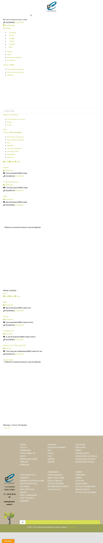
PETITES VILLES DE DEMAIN (85, 492)
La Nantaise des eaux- (11, 182)
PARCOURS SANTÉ (82, 453)
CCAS (50, 456)
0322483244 (19, 176)
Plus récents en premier (15, 69)
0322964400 (19, 22)
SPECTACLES (80, 445)
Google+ (12, 38)
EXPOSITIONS (80, 447)
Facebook (12, 33)
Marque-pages (9, 25)
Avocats (8, 348)
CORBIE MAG (24, 465)
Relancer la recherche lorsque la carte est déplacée (23, 227)
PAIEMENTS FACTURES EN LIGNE (32, 481)
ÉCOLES (50, 453)
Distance (10, 157)
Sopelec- (6, 167)
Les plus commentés (14, 148)
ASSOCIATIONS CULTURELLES (86, 456)
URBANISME (24, 501)
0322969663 (19, 205)
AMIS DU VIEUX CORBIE (56, 478)
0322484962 (19, 340)
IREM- (5, 196)
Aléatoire (10, 75)
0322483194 (19, 191)
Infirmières (9, 334)
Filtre (5, 129)
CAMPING (51, 459)
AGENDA (78, 478)
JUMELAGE (24, 462)
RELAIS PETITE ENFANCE (57, 447)
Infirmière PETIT (8, 331)
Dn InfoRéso (71, 527)
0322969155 (19, 354)
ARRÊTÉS (78, 472)
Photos (9, 52)
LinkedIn (12, 44)
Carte (9, 55)
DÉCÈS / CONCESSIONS (28, 495)
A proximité (11, 60)
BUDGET (23, 456)
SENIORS (51, 462)
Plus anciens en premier (15, 72)
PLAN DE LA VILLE (54, 489)
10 (9, 428)
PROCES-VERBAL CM (27, 453)
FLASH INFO (79, 481)
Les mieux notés (13, 151)
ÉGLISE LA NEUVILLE (55, 481)
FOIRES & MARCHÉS (55, 475)
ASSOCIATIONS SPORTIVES (85, 459)
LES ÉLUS (23, 447)
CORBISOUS (52, 445)
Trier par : (8, 65)
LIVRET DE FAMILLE (27, 498)
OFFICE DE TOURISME (55, 484)
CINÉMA (78, 450)
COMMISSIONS (25, 450)
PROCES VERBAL (81, 484)
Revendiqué (11, 154)
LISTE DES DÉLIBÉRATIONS (85, 486)
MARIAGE (23, 492)
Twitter (11, 36)
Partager (7, 28)
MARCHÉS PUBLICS (82, 489)
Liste (6, 162)
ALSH (50, 450)
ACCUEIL (23, 445)
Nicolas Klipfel (8, 360)
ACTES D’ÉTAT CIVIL (27, 489)
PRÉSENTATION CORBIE (28, 459)
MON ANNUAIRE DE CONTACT (58, 486)
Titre (8, 143)
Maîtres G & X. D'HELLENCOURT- (14, 345)
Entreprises (9, 170)
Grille (12, 162)
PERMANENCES (53, 472)
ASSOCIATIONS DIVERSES (84, 462)
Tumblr (11, 41)
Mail (10, 47)
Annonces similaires (14, 57)
